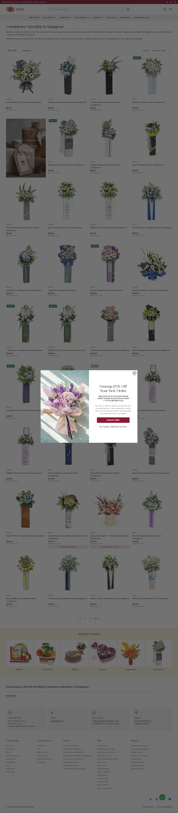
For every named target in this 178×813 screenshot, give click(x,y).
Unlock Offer (113, 420)
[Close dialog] (134, 373)
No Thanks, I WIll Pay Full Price (113, 427)
